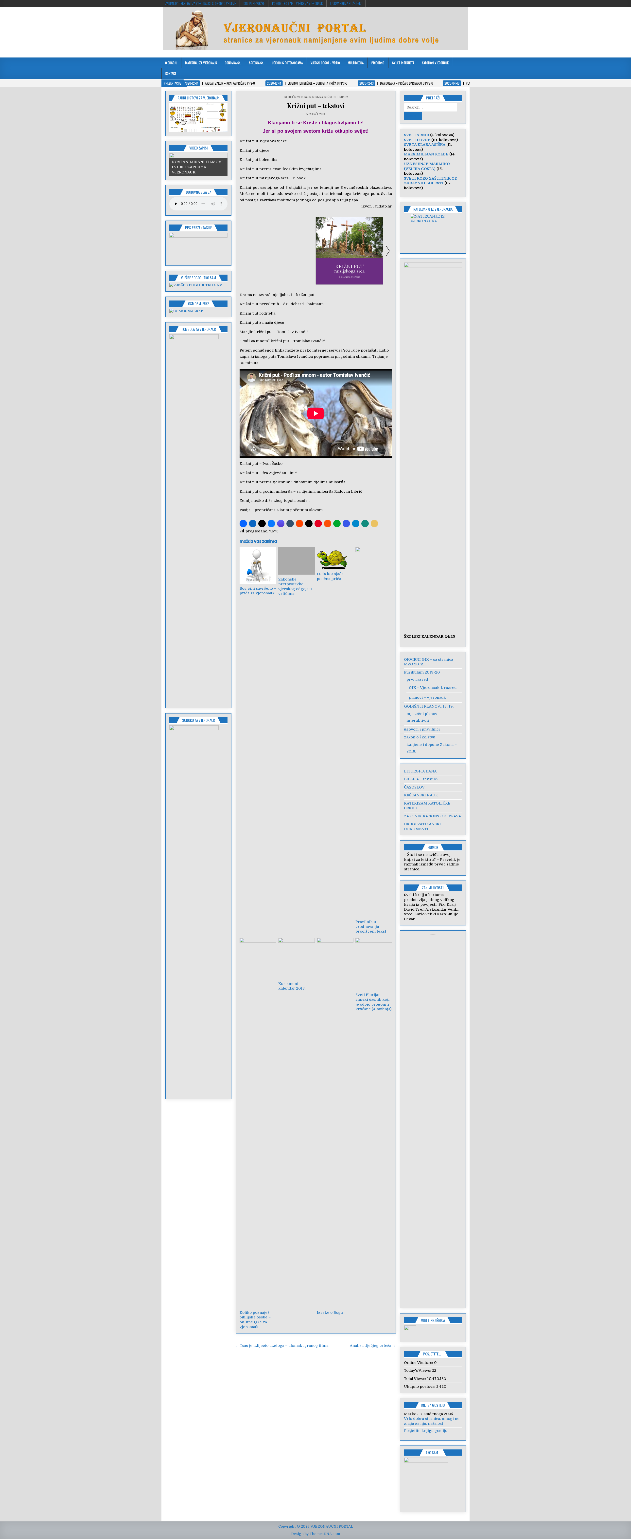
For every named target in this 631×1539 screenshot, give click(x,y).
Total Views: (415, 1378)
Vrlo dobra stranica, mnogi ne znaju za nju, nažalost (431, 1421)
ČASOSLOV (414, 787)
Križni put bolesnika (258, 159)
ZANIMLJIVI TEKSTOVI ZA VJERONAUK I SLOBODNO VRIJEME (200, 3)
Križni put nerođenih (259, 304)
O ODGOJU (171, 62)
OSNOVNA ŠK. (233, 62)
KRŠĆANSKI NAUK (421, 795)
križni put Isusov (336, 97)
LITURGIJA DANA (420, 771)
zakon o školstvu (419, 737)
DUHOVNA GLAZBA (198, 192)
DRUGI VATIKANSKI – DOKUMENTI (424, 826)
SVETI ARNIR (416, 135)
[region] (198, 117)
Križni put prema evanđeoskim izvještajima (280, 169)
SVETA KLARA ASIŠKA (424, 144)
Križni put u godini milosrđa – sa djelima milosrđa (286, 491)
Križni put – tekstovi (316, 105)
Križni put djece (254, 150)
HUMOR (433, 847)
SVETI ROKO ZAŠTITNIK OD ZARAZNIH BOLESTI (430, 181)
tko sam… (432, 1452)
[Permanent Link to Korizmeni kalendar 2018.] (296, 958)
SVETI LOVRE (417, 140)
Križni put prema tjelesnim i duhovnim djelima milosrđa (292, 482)
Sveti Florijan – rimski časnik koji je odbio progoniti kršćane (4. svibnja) (373, 1002)
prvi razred (417, 679)
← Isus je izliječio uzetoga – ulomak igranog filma (282, 1345)
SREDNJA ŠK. (256, 62)
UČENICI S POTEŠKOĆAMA (287, 62)
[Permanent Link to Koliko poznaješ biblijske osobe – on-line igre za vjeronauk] (258, 1123)
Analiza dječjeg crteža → (373, 1345)
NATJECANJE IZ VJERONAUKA (433, 209)
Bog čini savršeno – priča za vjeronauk (258, 591)
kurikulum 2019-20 (422, 672)
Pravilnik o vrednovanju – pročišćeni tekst (370, 927)
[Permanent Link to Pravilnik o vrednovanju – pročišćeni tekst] (373, 732)
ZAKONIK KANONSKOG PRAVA (432, 816)
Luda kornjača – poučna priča (332, 576)
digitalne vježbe (254, 3)
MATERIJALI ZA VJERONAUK (201, 62)
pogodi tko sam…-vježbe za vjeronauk (297, 3)
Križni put (249, 463)
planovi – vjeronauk (427, 697)
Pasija (245, 510)
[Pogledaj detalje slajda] (198, 117)
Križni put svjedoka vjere (263, 141)
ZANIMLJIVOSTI (433, 887)
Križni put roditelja (257, 313)
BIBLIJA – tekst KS (421, 779)
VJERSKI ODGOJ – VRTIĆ (325, 62)
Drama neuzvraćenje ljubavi (266, 295)
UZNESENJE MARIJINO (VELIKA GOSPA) (427, 166)
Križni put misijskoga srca (264, 178)
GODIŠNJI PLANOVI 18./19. (429, 706)
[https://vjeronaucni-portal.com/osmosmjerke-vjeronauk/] (186, 311)
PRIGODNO (377, 62)
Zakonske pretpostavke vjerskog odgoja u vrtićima (295, 586)
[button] (243, 523)
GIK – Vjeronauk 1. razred (433, 687)
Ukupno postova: (420, 1386)
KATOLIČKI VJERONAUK (435, 62)
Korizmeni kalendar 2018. (291, 986)
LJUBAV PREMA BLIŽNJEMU (346, 3)
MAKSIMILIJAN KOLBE (426, 154)
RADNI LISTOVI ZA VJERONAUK (198, 97)
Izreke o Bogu (330, 1312)
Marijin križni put (256, 332)
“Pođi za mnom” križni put (264, 341)
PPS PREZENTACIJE (198, 227)
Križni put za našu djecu (262, 322)
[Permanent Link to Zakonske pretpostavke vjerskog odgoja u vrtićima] (296, 560)
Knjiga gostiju (433, 1405)
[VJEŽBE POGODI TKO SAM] (196, 285)
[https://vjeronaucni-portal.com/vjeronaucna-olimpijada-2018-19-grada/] (433, 230)
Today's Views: (418, 1370)
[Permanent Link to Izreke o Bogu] (335, 1123)
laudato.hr (382, 206)
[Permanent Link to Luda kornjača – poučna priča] (335, 558)
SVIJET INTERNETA (403, 62)
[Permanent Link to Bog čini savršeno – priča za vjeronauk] (258, 565)
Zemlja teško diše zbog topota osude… (275, 500)
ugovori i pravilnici (422, 729)
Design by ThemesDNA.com (315, 1534)
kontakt (170, 73)
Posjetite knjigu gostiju (425, 1430)
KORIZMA (317, 97)
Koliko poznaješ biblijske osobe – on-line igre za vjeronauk (255, 1319)
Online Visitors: (419, 1362)
